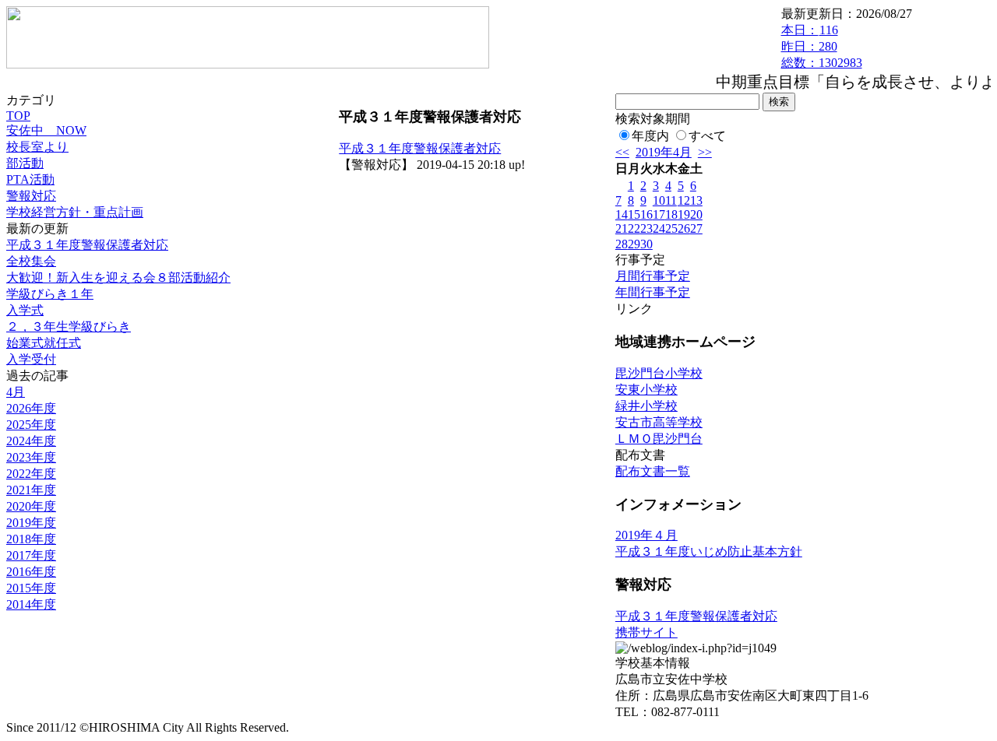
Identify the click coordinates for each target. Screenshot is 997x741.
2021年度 (31, 490)
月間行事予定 (652, 276)
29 (634, 244)
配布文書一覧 (652, 471)
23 (646, 228)
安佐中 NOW (46, 130)
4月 (15, 392)
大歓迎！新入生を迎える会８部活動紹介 (118, 277)
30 (646, 244)
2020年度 (31, 506)
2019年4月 (664, 152)
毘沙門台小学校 (659, 373)
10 (659, 200)
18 (671, 214)
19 (684, 214)
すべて (707, 135)
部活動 (25, 163)
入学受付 (31, 359)
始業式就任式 (43, 342)
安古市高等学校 (659, 422)
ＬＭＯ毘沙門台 (659, 438)
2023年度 (31, 457)
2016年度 (31, 571)
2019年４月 (646, 535)
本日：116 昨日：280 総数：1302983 (821, 46)
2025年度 (31, 424)
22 (634, 228)
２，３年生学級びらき (68, 326)
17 (659, 214)
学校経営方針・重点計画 (74, 212)
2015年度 (31, 588)
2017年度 (31, 555)
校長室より (37, 146)
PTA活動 (30, 179)
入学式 (25, 310)
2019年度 (31, 522)
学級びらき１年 (49, 293)
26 (684, 228)
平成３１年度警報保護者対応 (87, 244)
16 (646, 214)
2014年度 (31, 604)
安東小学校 (646, 389)
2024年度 (31, 441)
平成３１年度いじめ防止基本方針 (708, 551)
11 (671, 200)
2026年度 (31, 408)
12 (684, 200)
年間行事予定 (652, 292)
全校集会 (31, 261)
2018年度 (31, 539)
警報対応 (31, 195)
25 (671, 228)
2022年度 (31, 473)
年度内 (650, 135)
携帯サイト (646, 632)
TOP (18, 115)
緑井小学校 (646, 406)
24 (659, 228)
